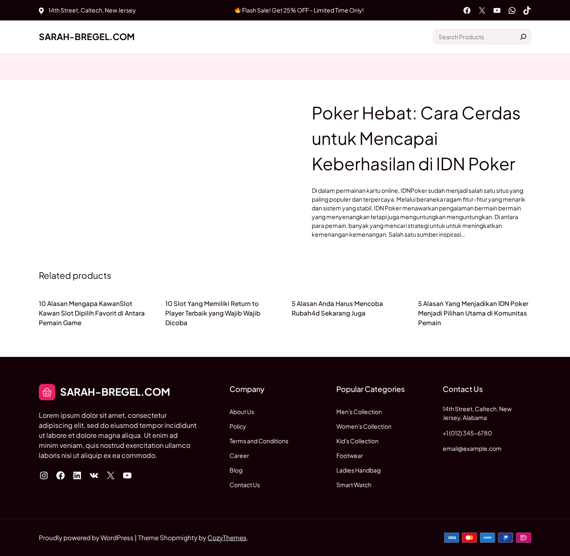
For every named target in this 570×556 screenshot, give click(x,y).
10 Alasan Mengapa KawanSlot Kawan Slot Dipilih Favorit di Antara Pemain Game (92, 312)
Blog (236, 470)
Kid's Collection (357, 441)
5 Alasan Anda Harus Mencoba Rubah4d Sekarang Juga (337, 308)
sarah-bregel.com (87, 36)
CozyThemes (227, 537)
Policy (238, 426)
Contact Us (245, 484)
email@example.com (472, 448)
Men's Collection (359, 411)
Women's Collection (363, 426)
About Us (242, 411)
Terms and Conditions (259, 441)
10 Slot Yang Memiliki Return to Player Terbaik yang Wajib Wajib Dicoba (212, 312)
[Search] (523, 37)
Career (239, 455)
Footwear (349, 455)
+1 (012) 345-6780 (467, 433)
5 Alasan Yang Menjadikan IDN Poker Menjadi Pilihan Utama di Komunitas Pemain (473, 312)
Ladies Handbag (358, 470)
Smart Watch (353, 484)
